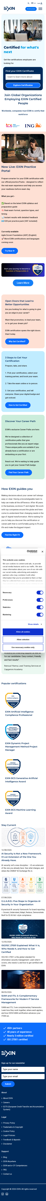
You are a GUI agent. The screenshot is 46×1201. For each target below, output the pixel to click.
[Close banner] (42, 551)
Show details (33, 624)
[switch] (40, 600)
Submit (8, 1084)
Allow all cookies (23, 632)
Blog (5, 1157)
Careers (6, 1102)
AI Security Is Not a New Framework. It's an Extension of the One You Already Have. (21, 857)
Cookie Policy (9, 1131)
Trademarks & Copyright (13, 1127)
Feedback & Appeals (11, 1140)
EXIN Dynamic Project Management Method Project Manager (21, 746)
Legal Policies (9, 1135)
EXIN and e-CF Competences (15, 1165)
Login (39, 3)
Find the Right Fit (12, 535)
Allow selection (23, 639)
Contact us (7, 1174)
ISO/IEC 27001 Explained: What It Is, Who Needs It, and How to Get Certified (20, 948)
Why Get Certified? (17, 341)
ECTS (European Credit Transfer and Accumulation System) (23, 1108)
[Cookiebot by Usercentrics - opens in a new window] (28, 551)
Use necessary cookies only (23, 647)
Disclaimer (7, 1144)
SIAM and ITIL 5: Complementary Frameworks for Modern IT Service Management (20, 999)
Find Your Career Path (18, 472)
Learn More (23, 282)
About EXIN (8, 1098)
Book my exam (31, 8)
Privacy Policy (9, 1123)
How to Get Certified (18, 405)
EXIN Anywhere (9, 1161)
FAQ (5, 1170)
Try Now (9, 251)
